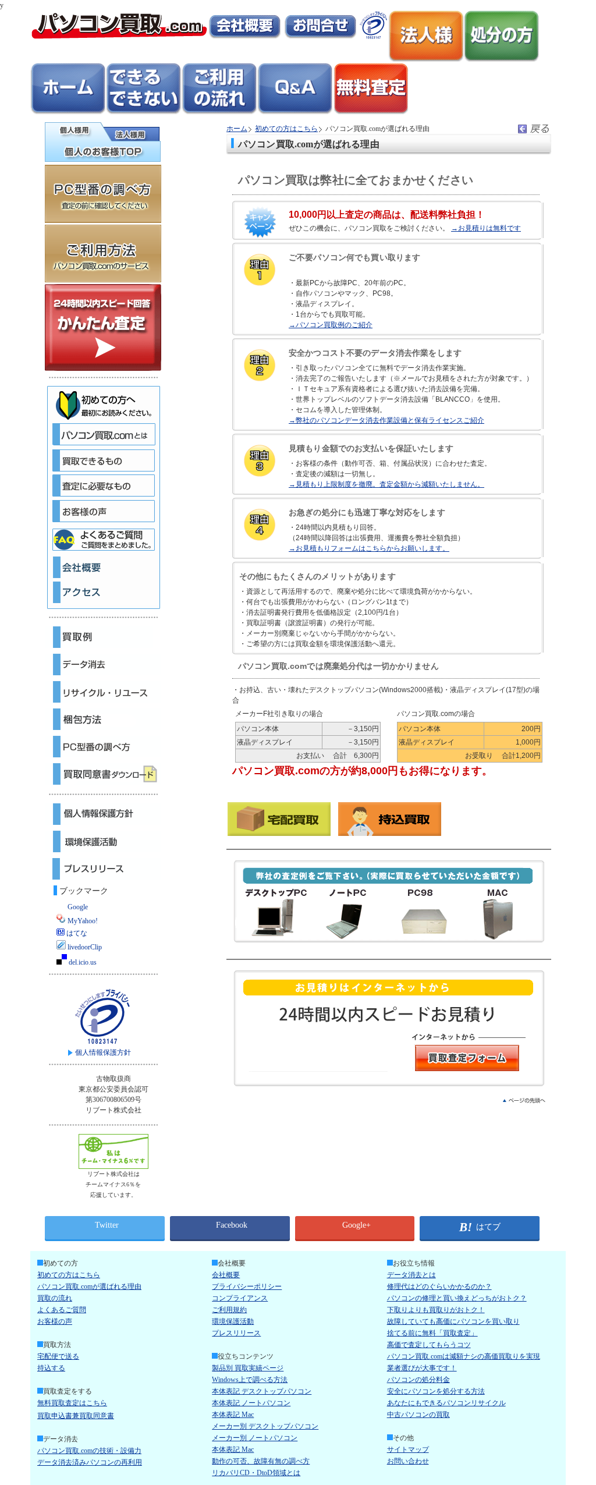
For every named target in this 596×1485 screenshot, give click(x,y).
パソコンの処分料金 (418, 1380)
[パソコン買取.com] (119, 37)
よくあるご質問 (61, 1310)
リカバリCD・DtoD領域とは (256, 1473)
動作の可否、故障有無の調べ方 (261, 1461)
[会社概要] (245, 37)
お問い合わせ (408, 1461)
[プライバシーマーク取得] (373, 37)
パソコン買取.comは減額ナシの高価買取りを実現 (463, 1356)
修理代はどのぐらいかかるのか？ (439, 1286)
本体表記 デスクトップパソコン (261, 1391)
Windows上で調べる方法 (250, 1380)
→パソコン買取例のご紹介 (330, 325)
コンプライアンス (240, 1298)
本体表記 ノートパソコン (251, 1403)
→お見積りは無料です (486, 228)
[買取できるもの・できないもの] (144, 113)
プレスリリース (103, 869)
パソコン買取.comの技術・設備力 (89, 1451)
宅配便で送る (58, 1356)
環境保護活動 (103, 841)
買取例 (103, 637)
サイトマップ (408, 1449)
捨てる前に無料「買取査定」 (432, 1333)
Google (77, 907)
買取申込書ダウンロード (103, 774)
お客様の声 (54, 1321)
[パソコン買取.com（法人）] (426, 60)
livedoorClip (84, 947)
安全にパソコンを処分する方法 (436, 1391)
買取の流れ (54, 1298)
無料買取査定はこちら (72, 1403)
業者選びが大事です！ (422, 1368)
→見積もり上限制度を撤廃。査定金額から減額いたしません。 (386, 484)
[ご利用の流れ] (219, 113)
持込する (51, 1368)
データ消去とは (411, 1275)
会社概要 (226, 1275)
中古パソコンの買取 (418, 1414)
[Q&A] (295, 113)
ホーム (236, 129)
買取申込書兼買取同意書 (75, 1416)
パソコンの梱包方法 (103, 719)
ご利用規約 (229, 1310)
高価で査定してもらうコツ (429, 1345)
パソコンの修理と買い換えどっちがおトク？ (457, 1298)
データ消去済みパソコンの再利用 (89, 1462)
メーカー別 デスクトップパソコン (265, 1426)
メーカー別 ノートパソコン (254, 1438)
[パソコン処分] (502, 60)
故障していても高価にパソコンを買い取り (453, 1321)
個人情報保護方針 (103, 814)
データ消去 (103, 664)
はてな (76, 933)
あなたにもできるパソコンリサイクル (446, 1403)
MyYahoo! (82, 921)
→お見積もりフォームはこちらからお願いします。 (369, 548)
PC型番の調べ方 (103, 746)
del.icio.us (82, 962)
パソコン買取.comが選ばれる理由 (89, 1286)
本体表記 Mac (233, 1414)
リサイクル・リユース (103, 692)
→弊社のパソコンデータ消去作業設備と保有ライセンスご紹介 (386, 420)
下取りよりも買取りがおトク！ (436, 1310)
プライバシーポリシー (247, 1286)
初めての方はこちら (286, 129)
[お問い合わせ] (320, 37)
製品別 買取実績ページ (247, 1368)
